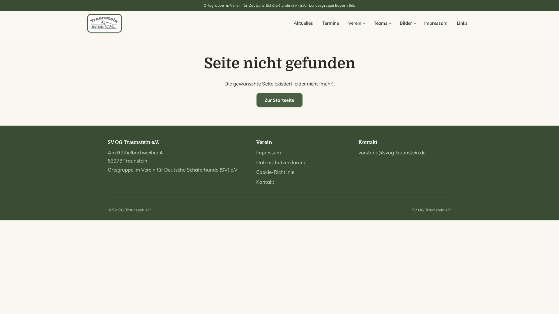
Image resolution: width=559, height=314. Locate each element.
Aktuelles (303, 23)
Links (462, 23)
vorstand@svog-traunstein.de (392, 152)
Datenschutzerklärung (281, 162)
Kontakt (265, 182)
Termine (330, 23)
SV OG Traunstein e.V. (431, 209)
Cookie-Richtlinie (275, 172)
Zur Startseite (279, 100)
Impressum (435, 23)
